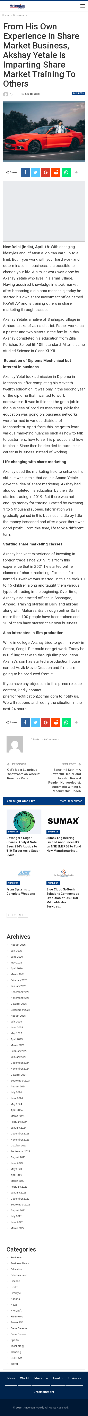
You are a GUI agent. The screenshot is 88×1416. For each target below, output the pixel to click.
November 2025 (20, 997)
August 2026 (18, 944)
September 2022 (20, 1204)
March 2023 (17, 1180)
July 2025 (16, 1021)
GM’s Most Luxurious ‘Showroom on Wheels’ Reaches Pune (23, 774)
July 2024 (16, 1092)
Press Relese (18, 1334)
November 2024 (20, 1068)
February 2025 (19, 1051)
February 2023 (19, 1186)
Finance (15, 1281)
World (14, 1363)
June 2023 (17, 1163)
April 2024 (17, 1110)
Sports (15, 1340)
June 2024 (17, 1098)
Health (14, 1287)
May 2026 (16, 962)
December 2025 (20, 991)
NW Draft (16, 1310)
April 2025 (17, 1039)
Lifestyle (16, 1293)
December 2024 (20, 1062)
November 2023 (20, 1139)
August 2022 (18, 1210)
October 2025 (19, 1003)
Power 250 (17, 1322)
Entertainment (19, 1275)
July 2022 (16, 1216)
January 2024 (18, 1127)
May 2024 (16, 1104)
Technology (17, 1345)
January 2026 (18, 986)
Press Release (19, 1328)
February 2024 (19, 1121)
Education (17, 1269)
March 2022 (17, 1228)
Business (78, 93)
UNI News (16, 1357)
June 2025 (17, 1027)
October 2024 (19, 1074)
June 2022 (17, 1222)
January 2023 (18, 1192)
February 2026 (19, 980)
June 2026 (17, 956)
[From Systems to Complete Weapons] (24, 873)
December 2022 (20, 1198)
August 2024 (18, 1086)
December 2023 (20, 1133)
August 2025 (18, 1015)
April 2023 (17, 1174)
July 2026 (16, 950)
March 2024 (17, 1115)
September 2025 (20, 1009)
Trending (16, 1352)
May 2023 (16, 1169)
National (15, 1298)
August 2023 (18, 1157)
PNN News (17, 1316)
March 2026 (17, 974)
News (14, 1304)
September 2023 (20, 1151)
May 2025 (16, 1033)
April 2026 (17, 968)
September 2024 (20, 1080)
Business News (20, 1263)
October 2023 (19, 1145)
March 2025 (17, 1045)
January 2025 (18, 1056)
